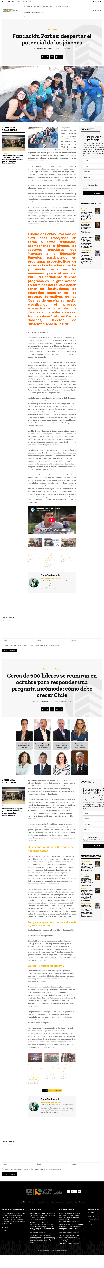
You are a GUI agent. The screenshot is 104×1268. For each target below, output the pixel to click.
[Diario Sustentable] (34, 582)
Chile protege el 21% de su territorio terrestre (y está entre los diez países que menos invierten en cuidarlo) (71, 1227)
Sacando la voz (52, 29)
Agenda (83, 235)
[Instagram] (96, 1)
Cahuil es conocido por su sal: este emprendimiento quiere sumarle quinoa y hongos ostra (87, 215)
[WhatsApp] (57, 57)
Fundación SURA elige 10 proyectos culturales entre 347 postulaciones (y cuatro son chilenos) (42, 1215)
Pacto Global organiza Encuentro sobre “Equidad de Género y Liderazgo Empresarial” (78, 606)
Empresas (5, 153)
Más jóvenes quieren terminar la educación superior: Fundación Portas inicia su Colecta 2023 (68, 554)
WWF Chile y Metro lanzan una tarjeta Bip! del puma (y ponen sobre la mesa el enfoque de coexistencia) (69, 1216)
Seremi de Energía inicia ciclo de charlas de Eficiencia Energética (26, 605)
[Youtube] (101, 1)
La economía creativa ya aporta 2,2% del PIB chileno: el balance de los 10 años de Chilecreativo (87, 228)
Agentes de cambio (65, 1221)
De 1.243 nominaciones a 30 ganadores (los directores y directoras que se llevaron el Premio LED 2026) (71, 1238)
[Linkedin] (61, 57)
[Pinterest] (52, 57)
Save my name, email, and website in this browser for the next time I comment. (33, 645)
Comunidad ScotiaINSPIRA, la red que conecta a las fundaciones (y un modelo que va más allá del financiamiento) (12, 159)
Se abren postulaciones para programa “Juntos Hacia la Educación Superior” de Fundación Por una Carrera (50, 556)
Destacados (34, 1219)
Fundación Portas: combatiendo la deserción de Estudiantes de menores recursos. (34, 554)
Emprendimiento (86, 208)
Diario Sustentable (44, 49)
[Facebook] (93, 1)
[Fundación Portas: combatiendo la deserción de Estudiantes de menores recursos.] (35, 542)
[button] (25, 16)
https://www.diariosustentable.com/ (51, 578)
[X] (98, 1)
